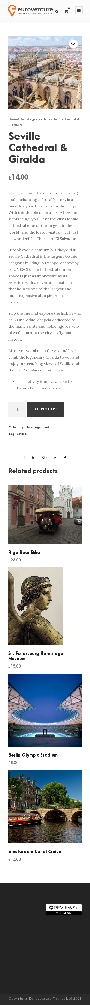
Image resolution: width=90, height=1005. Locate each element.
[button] (73, 44)
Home (13, 119)
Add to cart (46, 409)
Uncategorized (32, 119)
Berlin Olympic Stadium (33, 755)
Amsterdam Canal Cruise (34, 852)
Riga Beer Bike (24, 552)
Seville (22, 434)
